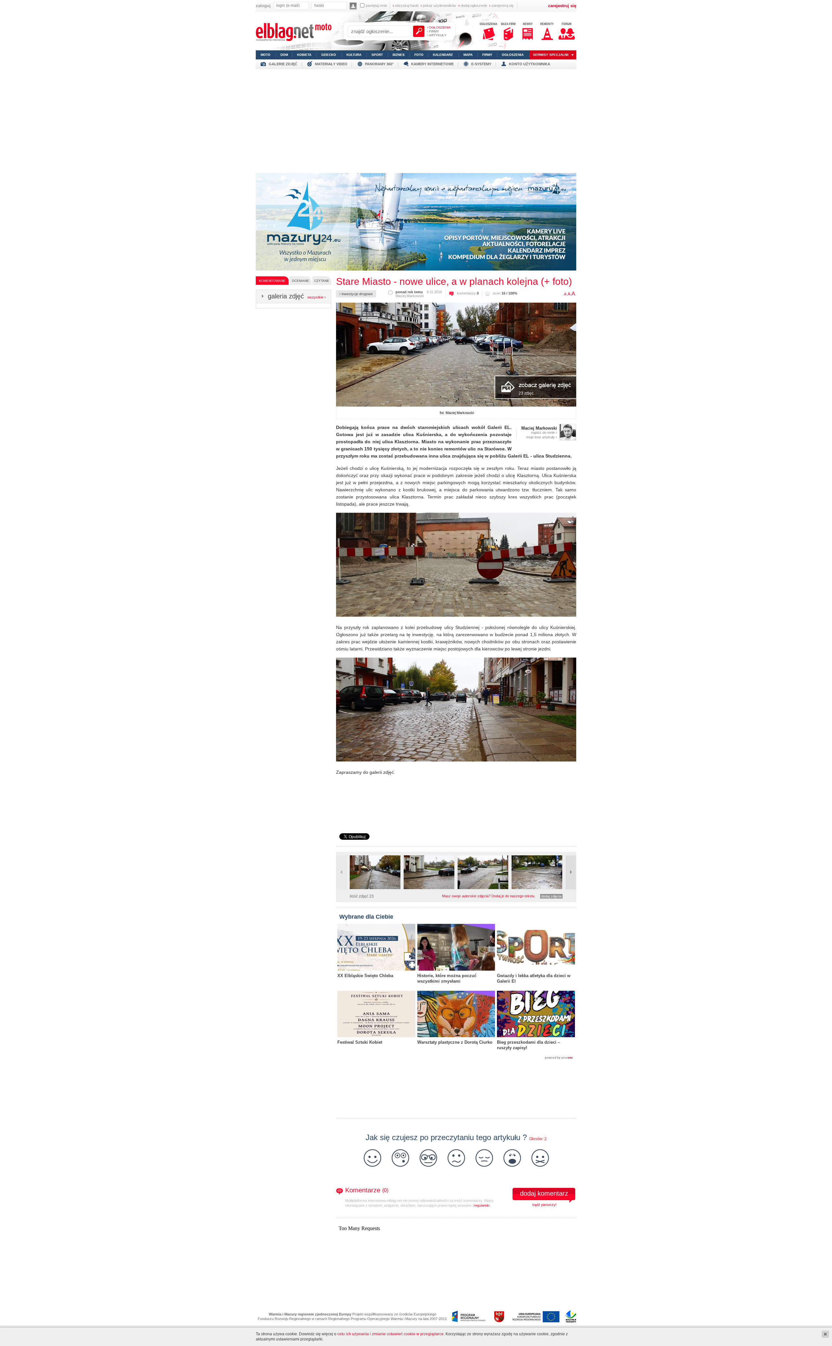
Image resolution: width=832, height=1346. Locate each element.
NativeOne (456, 1058)
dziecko (328, 55)
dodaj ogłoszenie (472, 5)
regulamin (481, 1205)
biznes (399, 55)
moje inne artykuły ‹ (541, 437)
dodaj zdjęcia (551, 896)
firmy (487, 55)
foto (418, 55)
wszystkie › (316, 297)
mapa (468, 55)
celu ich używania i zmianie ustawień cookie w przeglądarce (390, 1334)
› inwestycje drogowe (356, 294)
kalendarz (443, 55)
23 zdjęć (526, 393)
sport (377, 55)
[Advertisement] (416, 119)
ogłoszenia (513, 55)
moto (265, 55)
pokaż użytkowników (438, 5)
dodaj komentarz (544, 1193)
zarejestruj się (501, 5)
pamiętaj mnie (376, 5)
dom (284, 55)
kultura (353, 55)
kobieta (304, 55)
